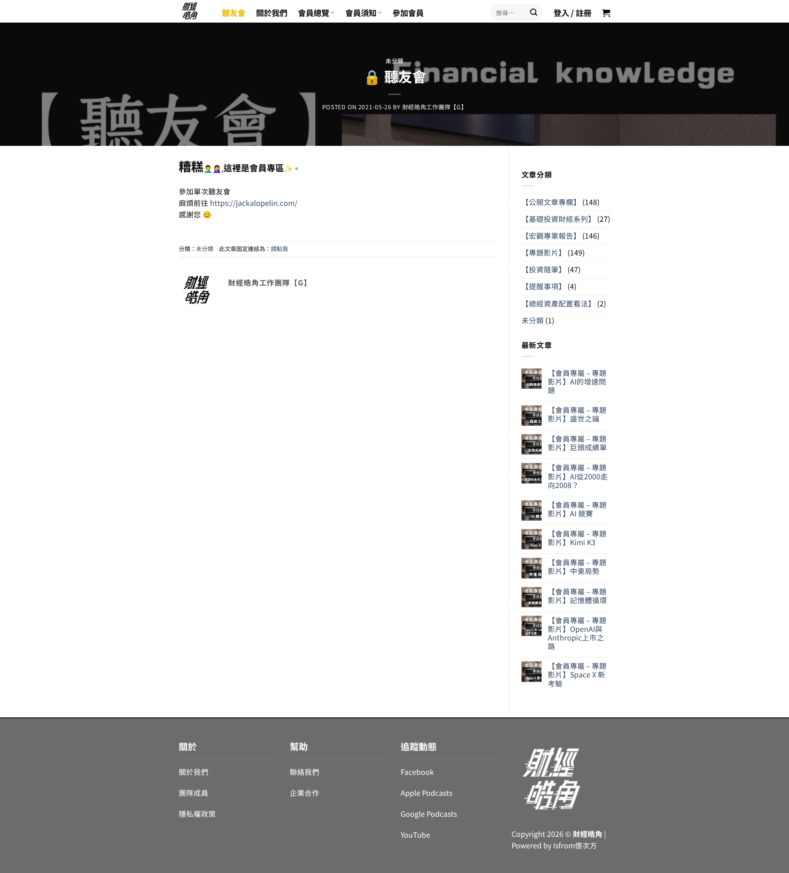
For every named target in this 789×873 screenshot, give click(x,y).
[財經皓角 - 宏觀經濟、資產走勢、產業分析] (194, 11)
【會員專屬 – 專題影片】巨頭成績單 (577, 442)
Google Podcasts (429, 814)
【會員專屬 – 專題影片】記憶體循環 (577, 595)
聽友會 (233, 12)
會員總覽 (313, 12)
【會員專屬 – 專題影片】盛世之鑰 (577, 414)
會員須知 (360, 12)
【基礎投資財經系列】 (558, 219)
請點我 (279, 248)
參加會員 (408, 12)
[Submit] (533, 12)
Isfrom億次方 (575, 845)
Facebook (417, 772)
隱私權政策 (197, 814)
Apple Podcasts (426, 793)
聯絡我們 (304, 772)
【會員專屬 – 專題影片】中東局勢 (577, 566)
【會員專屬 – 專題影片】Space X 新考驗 (577, 674)
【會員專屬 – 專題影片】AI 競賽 (577, 509)
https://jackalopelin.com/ (253, 203)
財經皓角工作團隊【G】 (434, 107)
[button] (606, 13)
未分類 (394, 61)
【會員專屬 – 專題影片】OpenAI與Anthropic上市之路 (577, 633)
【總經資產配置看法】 (558, 303)
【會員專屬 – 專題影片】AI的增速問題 (577, 381)
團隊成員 (193, 793)
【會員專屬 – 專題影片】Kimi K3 (577, 537)
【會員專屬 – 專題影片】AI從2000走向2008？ (578, 476)
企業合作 (304, 793)
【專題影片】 (543, 252)
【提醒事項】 (543, 286)
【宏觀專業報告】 (551, 235)
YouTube (415, 834)
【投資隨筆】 (543, 269)
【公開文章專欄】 (551, 202)
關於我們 (271, 12)
